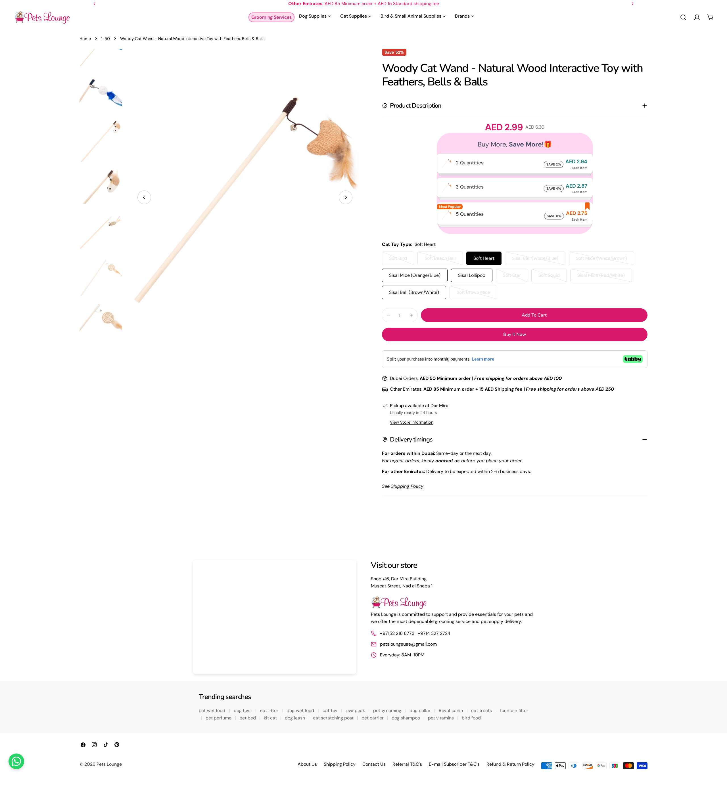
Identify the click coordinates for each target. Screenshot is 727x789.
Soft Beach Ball (444, 260)
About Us (307, 764)
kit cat (271, 718)
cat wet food (213, 710)
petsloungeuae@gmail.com (408, 644)
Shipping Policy (340, 764)
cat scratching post (334, 718)
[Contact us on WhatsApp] (16, 761)
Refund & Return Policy (510, 764)
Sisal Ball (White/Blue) (535, 260)
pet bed (248, 718)
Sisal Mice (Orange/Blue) (414, 275)
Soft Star (515, 277)
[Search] (683, 17)
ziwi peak (356, 710)
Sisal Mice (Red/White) (601, 277)
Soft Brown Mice (477, 294)
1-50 (105, 38)
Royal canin (451, 710)
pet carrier (373, 718)
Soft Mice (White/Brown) (601, 260)
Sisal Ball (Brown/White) (414, 292)
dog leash (295, 718)
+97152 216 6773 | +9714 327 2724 (415, 633)
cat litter (269, 710)
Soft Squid (552, 277)
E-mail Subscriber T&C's (454, 764)
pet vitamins (441, 718)
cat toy (331, 710)
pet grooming (387, 710)
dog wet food (301, 710)
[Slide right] (345, 197)
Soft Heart (483, 258)
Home (85, 38)
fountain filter (514, 710)
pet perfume (219, 718)
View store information (411, 422)
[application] (274, 617)
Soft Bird (401, 260)
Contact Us (374, 764)
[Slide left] (144, 197)
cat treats (482, 710)
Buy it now (514, 334)
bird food (471, 718)
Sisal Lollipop (471, 275)
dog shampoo (406, 718)
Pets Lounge (109, 764)
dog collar (421, 710)
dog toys (243, 710)
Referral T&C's (407, 764)
